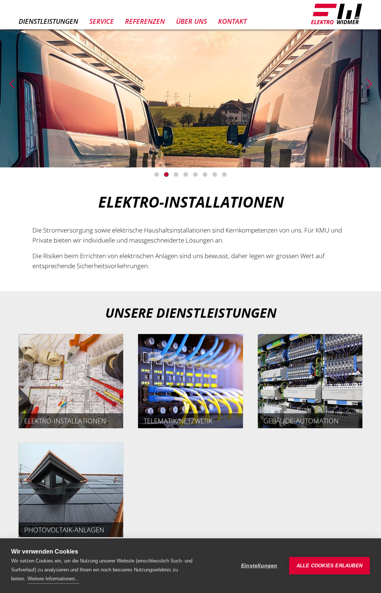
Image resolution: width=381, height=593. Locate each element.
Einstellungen (259, 565)
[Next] (369, 84)
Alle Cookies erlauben (329, 565)
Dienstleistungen (48, 21)
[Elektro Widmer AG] (336, 14)
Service (101, 21)
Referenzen (145, 21)
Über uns (191, 21)
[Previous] (12, 84)
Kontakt (232, 21)
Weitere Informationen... (53, 578)
